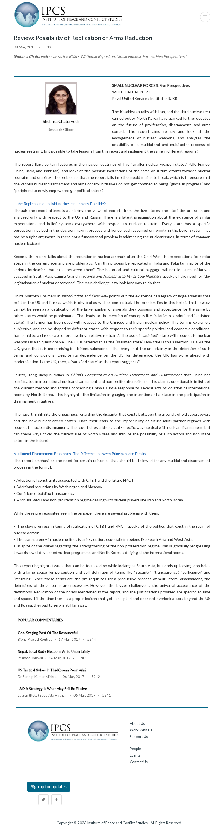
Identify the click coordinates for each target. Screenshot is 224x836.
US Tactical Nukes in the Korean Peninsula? (52, 670)
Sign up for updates (49, 786)
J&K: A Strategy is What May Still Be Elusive (52, 688)
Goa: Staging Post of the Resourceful (48, 633)
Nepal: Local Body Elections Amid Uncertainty (54, 651)
